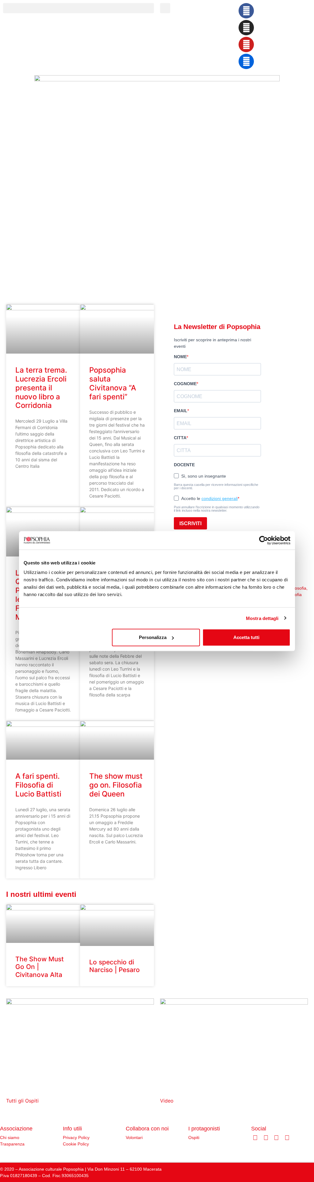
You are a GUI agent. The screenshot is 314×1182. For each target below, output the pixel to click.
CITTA (180, 438)
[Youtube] (246, 44)
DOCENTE (184, 465)
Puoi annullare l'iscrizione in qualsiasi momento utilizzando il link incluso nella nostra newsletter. (216, 509)
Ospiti (193, 1137)
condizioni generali (219, 498)
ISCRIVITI (190, 523)
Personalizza (153, 637)
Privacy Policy (76, 1137)
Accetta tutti (246, 637)
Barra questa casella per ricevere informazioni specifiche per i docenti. (216, 486)
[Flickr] (246, 61)
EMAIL (180, 411)
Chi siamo (9, 1137)
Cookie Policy (76, 1143)
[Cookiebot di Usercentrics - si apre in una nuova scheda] (263, 540)
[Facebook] (246, 10)
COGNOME (185, 384)
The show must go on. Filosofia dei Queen (116, 785)
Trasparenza (12, 1143)
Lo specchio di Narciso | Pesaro (114, 966)
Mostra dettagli (262, 618)
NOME (180, 357)
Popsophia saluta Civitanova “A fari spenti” (112, 383)
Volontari (134, 1137)
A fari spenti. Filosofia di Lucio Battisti (38, 785)
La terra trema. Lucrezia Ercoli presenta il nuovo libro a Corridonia (41, 388)
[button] (78, 8)
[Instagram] (246, 27)
